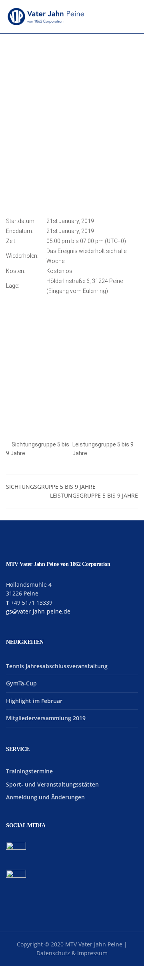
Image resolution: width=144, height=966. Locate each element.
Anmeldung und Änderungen (45, 797)
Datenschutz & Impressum (72, 953)
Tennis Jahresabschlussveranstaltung (57, 666)
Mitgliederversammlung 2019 (46, 718)
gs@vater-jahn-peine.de (38, 611)
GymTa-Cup (21, 683)
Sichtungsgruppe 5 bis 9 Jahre (51, 486)
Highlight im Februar (34, 701)
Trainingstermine (29, 771)
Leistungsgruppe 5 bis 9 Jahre (94, 495)
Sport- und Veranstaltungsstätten (52, 784)
